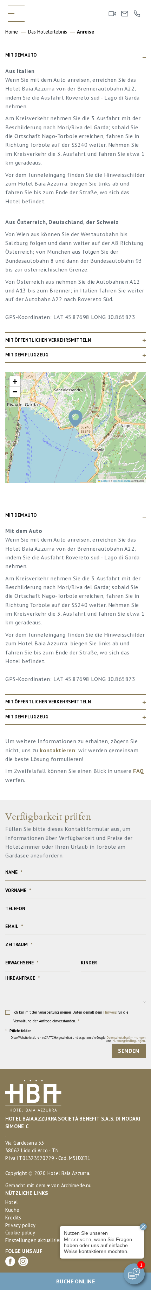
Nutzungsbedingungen (128, 1041)
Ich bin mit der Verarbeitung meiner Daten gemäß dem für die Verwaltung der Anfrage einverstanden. (70, 1016)
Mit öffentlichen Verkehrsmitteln (48, 340)
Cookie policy (20, 1232)
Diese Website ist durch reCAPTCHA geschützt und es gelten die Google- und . (78, 1039)
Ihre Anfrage (22, 978)
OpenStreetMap (122, 481)
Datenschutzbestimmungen (126, 1037)
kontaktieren (57, 750)
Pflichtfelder (18, 1031)
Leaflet (104, 481)
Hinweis (110, 1012)
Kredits (13, 1217)
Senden (128, 1050)
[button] (75, 418)
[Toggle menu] (16, 14)
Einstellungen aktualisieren (36, 1240)
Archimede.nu (76, 1185)
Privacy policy (20, 1225)
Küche (12, 1209)
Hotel (11, 1202)
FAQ (138, 770)
